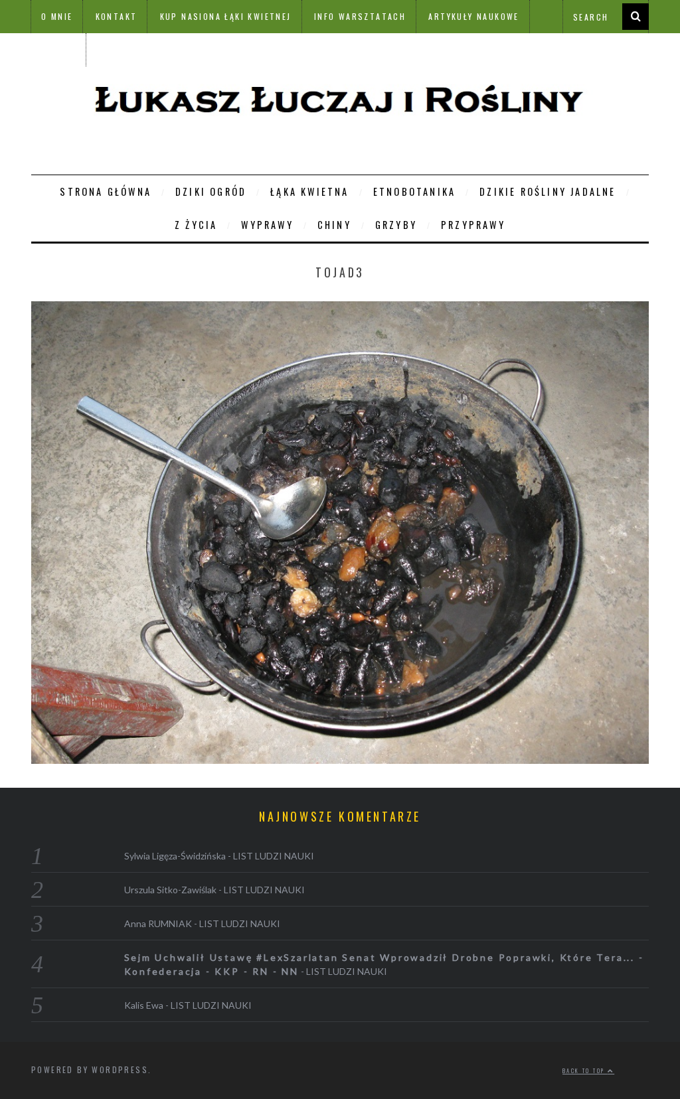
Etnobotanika (414, 191)
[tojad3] (340, 759)
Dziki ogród (210, 191)
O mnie (56, 16)
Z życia (196, 225)
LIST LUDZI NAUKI (273, 855)
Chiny (334, 225)
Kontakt (116, 16)
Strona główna (105, 191)
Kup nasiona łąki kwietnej (226, 16)
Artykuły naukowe (473, 16)
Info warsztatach (360, 16)
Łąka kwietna (309, 191)
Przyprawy (473, 225)
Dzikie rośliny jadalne (547, 191)
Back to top (585, 1070)
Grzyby (396, 225)
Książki (58, 49)
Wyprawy (267, 225)
